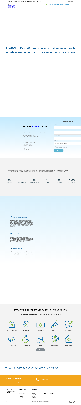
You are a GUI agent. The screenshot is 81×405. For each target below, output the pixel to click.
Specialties (66, 4)
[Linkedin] (68, 1)
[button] (55, 7)
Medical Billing (34, 394)
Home (47, 4)
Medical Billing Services (58, 4)
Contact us (34, 397)
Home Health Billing (10, 397)
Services (55, 6)
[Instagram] (72, 1)
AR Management (10, 393)
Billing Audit (9, 392)
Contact (59, 6)
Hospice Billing (9, 398)
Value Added (9, 395)
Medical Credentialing (11, 391)
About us (51, 4)
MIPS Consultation (10, 394)
